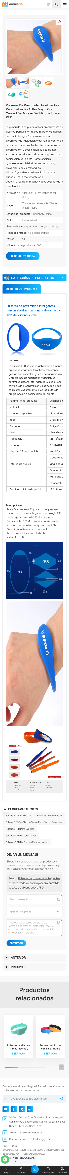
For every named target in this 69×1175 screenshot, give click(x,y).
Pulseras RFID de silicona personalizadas (27, 842)
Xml (17, 1153)
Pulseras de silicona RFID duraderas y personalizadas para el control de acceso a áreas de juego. (18, 1047)
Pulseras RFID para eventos (20, 828)
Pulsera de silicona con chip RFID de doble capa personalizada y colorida (50, 1047)
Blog (6, 1145)
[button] (61, 1067)
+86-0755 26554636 (31, 1132)
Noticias (14, 1145)
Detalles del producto (21, 289)
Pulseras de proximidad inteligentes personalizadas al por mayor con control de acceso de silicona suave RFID (34, 882)
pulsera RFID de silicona (18, 815)
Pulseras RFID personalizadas (21, 835)
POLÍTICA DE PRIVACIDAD (34, 1153)
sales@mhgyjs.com (41, 1139)
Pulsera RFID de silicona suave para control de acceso (34, 822)
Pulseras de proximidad (49, 815)
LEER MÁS (18, 1053)
